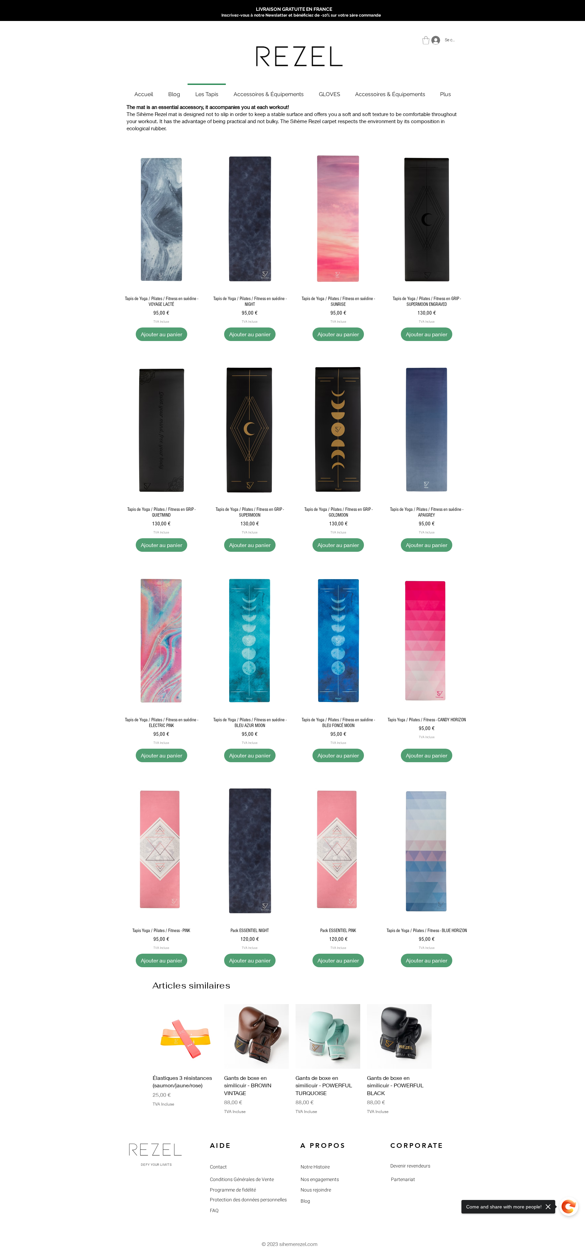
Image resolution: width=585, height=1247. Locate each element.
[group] (292, 1063)
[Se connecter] (434, 40)
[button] (425, 40)
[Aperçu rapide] (161, 219)
